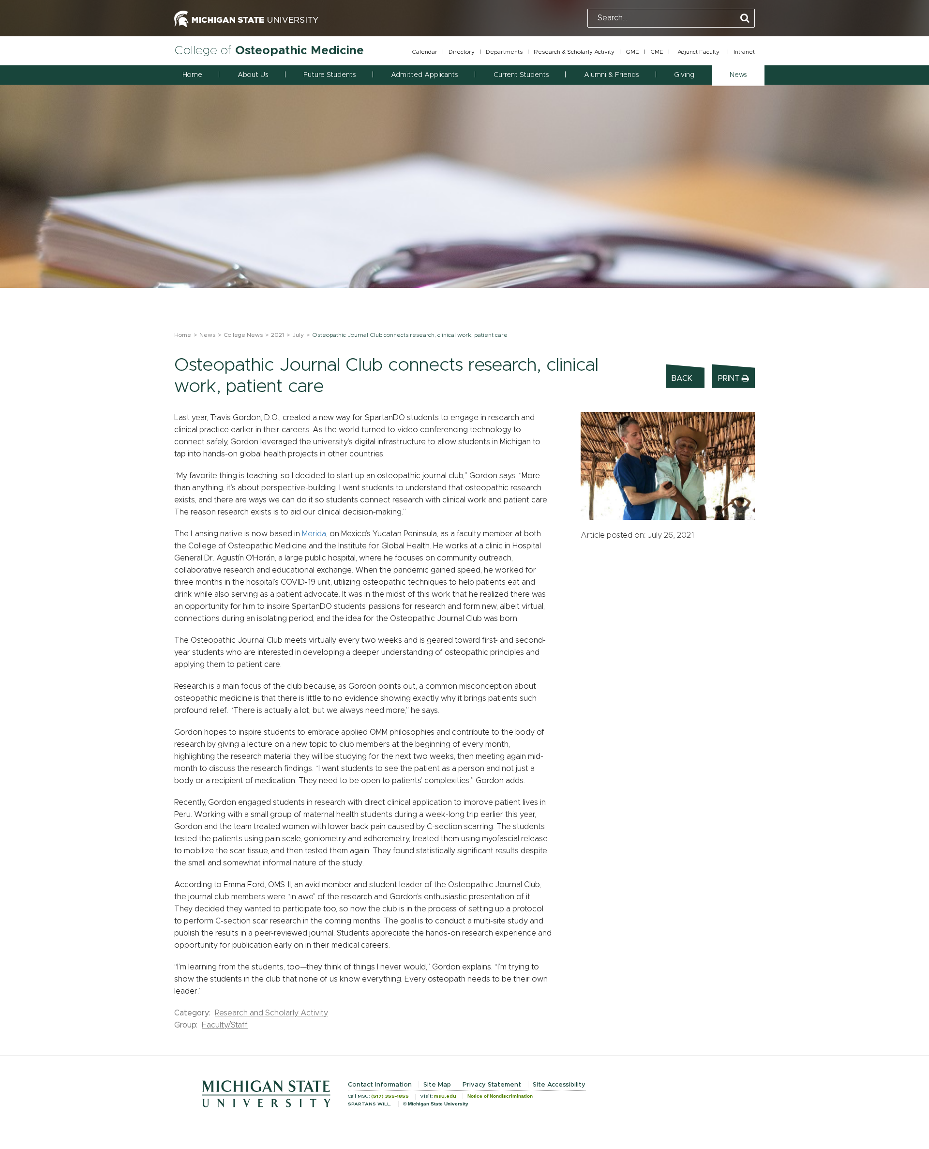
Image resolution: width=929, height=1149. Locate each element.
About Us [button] (253, 75)
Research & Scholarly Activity (574, 52)
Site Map (437, 1085)
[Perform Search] (744, 18)
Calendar (424, 52)
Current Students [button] (521, 75)
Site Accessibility (559, 1085)
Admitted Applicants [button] (424, 75)
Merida (314, 534)
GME (632, 52)
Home (192, 75)
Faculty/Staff (225, 1025)
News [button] (738, 75)
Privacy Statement (492, 1085)
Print (730, 378)
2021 (277, 335)
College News (243, 335)
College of (269, 51)
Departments (504, 52)
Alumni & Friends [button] (611, 75)
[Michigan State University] (246, 18)
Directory (462, 52)
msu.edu (445, 1096)
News (207, 335)
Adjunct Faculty (698, 52)
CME (656, 52)
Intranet (744, 52)
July (298, 335)
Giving (684, 75)
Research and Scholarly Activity (271, 1013)
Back (682, 378)
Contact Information (380, 1085)
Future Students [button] (329, 75)
